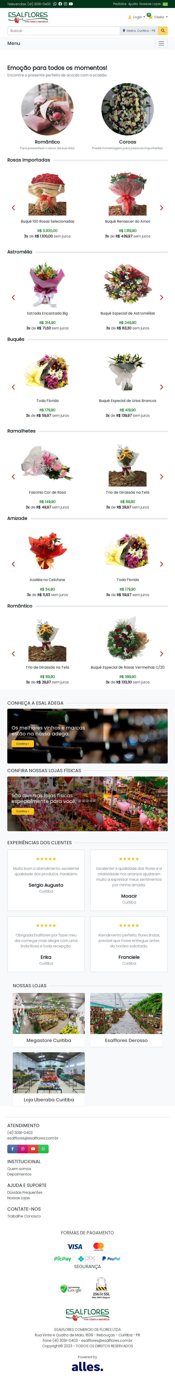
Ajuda (133, 4)
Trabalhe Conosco (24, 1216)
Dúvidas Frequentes (24, 1192)
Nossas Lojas (150, 4)
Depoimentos (19, 1174)
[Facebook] (60, 4)
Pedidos (119, 4)
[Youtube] (71, 4)
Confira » (22, 744)
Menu (13, 43)
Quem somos (19, 1168)
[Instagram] (65, 4)
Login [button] (137, 17)
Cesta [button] (157, 17)
